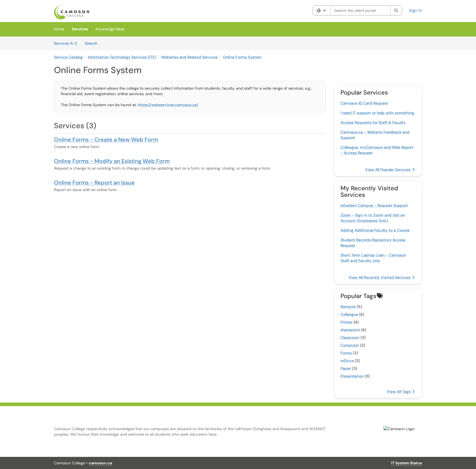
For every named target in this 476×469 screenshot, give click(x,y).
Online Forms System (242, 57)
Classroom (349, 337)
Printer (346, 322)
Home (59, 28)
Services (80, 28)
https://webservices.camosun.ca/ (168, 104)
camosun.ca (100, 462)
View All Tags (399, 391)
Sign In (415, 10)
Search (93, 43)
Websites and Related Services (189, 57)
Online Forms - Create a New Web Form (106, 139)
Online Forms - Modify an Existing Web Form (112, 161)
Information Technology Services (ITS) (122, 57)
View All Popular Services (388, 169)
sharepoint (350, 329)
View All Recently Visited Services (380, 277)
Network (348, 306)
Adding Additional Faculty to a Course (375, 230)
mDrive (347, 360)
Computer (349, 345)
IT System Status (406, 462)
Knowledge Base (110, 28)
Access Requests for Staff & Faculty (372, 122)
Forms (346, 352)
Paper (345, 368)
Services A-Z (65, 43)
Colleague (349, 314)
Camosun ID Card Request (364, 103)
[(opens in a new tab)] (71, 12)
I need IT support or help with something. (377, 112)
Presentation (352, 376)
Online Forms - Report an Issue (94, 182)
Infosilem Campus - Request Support (374, 205)
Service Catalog (68, 57)
